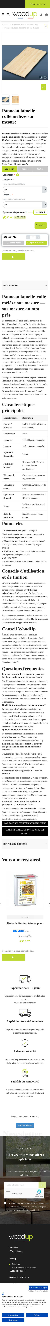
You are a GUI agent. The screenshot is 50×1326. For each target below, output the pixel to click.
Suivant (39, 225)
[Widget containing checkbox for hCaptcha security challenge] (24, 1193)
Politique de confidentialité (38, 1291)
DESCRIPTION (10, 285)
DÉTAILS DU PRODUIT (15, 844)
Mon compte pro (38, 4)
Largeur (6, 195)
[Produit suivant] (46, 26)
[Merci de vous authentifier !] (13, 256)
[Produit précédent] (45, 26)
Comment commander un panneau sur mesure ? (25, 831)
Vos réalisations (16, 1251)
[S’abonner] (42, 1185)
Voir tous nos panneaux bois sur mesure (25, 823)
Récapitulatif (15, 243)
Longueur (7, 179)
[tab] (25, 285)
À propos (14, 1247)
